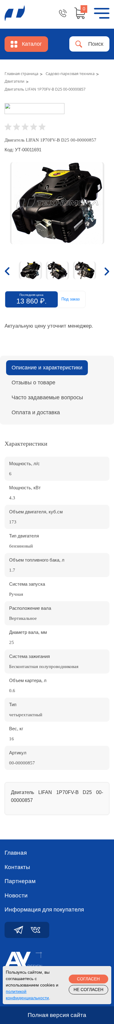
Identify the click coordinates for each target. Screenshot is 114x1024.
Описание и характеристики (47, 368)
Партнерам (20, 881)
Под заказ (70, 299)
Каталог (32, 44)
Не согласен (88, 989)
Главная (16, 853)
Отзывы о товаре (33, 382)
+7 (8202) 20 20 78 (63, 13)
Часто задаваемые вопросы (47, 397)
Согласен (88, 978)
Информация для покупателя (44, 909)
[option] (57, 203)
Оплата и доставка (36, 412)
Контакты (17, 867)
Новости (16, 895)
